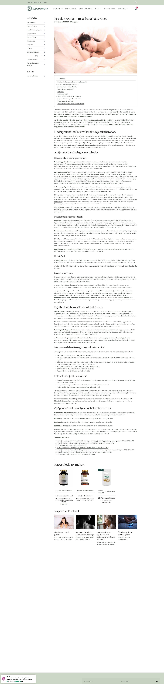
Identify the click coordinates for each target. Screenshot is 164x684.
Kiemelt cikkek (31, 37)
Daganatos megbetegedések (65, 89)
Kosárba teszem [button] (67, 490)
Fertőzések (60, 92)
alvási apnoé (123, 314)
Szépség (29, 48)
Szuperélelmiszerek (33, 52)
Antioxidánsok (31, 22)
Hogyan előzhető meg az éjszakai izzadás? (69, 99)
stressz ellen (60, 285)
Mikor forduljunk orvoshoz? (65, 101)
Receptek (30, 45)
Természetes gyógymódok (35, 56)
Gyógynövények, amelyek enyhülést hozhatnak (70, 104)
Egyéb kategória (32, 26)
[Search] (135, 2)
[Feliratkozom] (157, 681)
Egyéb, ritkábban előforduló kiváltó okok (69, 96)
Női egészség (31, 41)
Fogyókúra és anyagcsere (34, 30)
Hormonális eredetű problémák (66, 87)
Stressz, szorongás (62, 94)
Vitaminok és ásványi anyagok (33, 64)
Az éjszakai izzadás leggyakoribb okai (67, 84)
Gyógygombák (31, 34)
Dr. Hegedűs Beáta (32, 76)
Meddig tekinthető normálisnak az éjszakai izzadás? (72, 82)
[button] (36, 675)
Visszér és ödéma (32, 59)
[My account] (133, 2)
